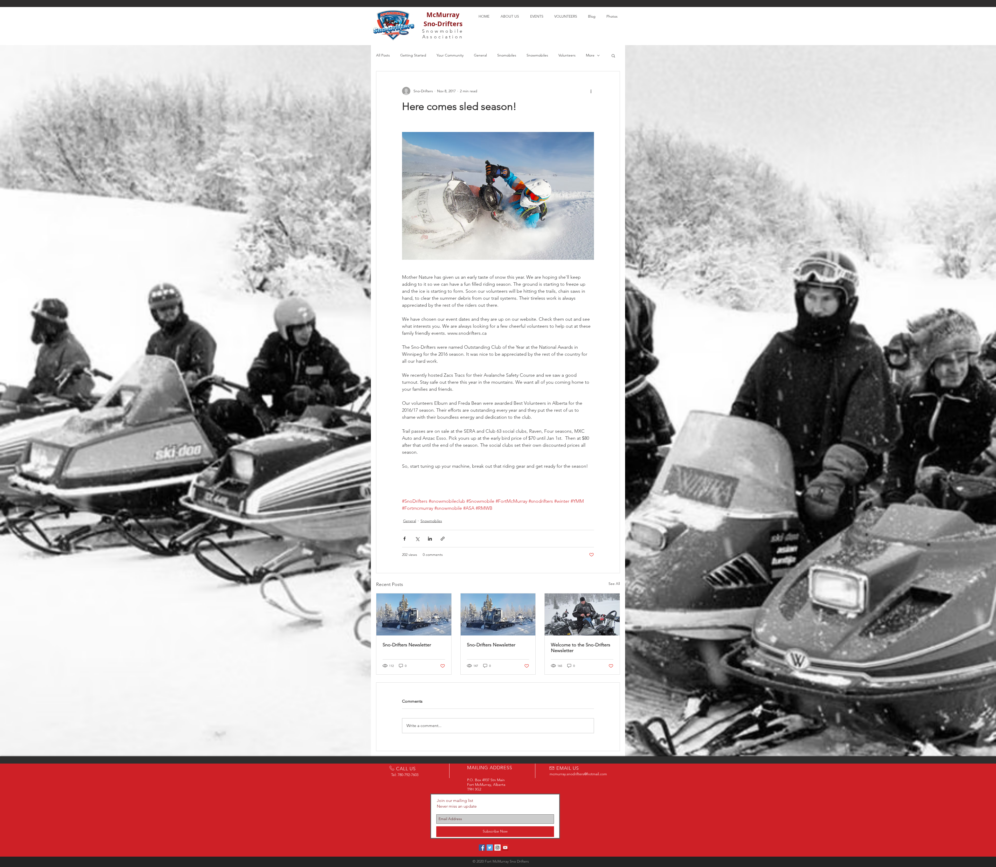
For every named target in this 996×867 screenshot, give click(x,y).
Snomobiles (506, 55)
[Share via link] (442, 538)
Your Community (450, 55)
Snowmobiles (537, 55)
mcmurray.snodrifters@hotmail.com (578, 774)
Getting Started (413, 55)
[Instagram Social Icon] (497, 847)
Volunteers (567, 55)
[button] (613, 55)
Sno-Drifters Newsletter (407, 645)
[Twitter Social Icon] (490, 847)
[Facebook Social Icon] (482, 847)
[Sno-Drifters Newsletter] (413, 614)
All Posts (383, 55)
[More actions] (591, 91)
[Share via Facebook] (404, 538)
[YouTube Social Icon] (505, 847)
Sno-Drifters (443, 23)
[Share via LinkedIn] (429, 538)
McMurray (442, 14)
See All (614, 583)
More (590, 55)
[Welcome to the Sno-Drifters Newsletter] (582, 614)
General (480, 55)
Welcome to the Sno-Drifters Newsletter (580, 647)
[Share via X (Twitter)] (417, 538)
